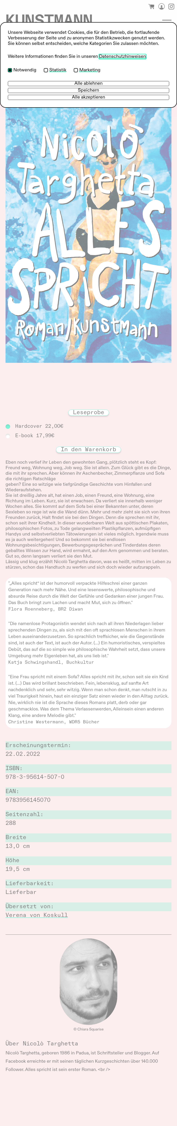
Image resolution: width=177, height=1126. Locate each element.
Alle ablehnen (88, 83)
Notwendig (24, 70)
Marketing (89, 70)
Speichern (88, 90)
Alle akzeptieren (88, 97)
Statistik (57, 70)
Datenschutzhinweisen (122, 56)
